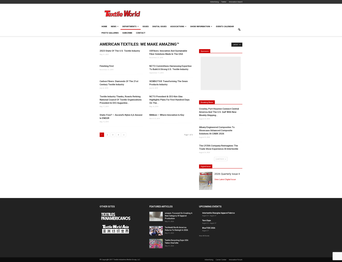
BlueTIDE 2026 (208, 228)
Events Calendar (225, 26)
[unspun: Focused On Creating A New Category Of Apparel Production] (156, 216)
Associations (177, 26)
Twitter (223, 2)
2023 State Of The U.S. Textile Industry (120, 50)
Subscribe (127, 33)
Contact (140, 33)
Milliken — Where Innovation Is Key (166, 115)
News (113, 26)
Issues (146, 26)
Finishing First (107, 66)
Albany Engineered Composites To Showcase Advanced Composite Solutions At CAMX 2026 (217, 130)
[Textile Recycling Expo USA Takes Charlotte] (156, 243)
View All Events (204, 235)
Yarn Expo (206, 220)
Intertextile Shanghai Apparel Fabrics (218, 213)
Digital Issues (159, 26)
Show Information (200, 26)
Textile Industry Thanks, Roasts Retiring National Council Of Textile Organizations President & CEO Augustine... (121, 99)
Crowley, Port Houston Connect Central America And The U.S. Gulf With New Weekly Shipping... (219, 112)
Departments (129, 26)
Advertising (214, 2)
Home (104, 26)
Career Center (221, 260)
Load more (220, 159)
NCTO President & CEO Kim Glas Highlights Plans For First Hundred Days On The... (169, 99)
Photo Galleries (110, 33)
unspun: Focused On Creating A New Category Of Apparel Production (178, 216)
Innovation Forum (235, 260)
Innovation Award (235, 2)
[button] (239, 29)
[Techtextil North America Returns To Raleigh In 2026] (156, 230)
